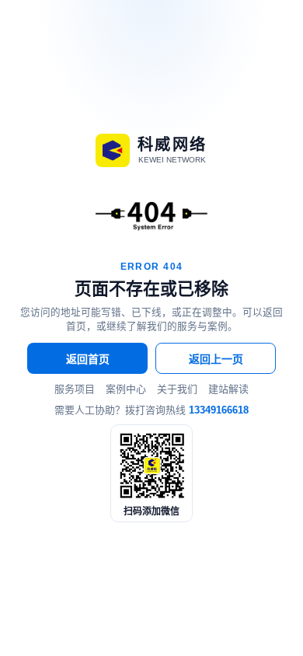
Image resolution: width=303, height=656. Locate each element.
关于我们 (177, 389)
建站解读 (228, 389)
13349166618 (219, 410)
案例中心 (126, 389)
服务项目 (74, 389)
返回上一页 (216, 359)
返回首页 (88, 359)
